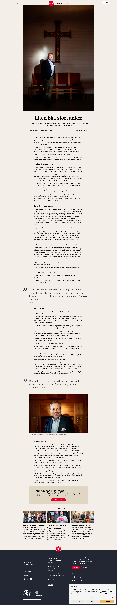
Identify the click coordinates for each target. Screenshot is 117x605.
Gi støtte (76, 567)
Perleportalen (27, 571)
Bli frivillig (85, 567)
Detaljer (78, 601)
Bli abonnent (58, 499)
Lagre (92, 601)
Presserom (50, 584)
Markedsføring (111, 597)
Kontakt (26, 559)
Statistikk (93, 597)
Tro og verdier (28, 568)
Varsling (26, 575)
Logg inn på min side (77, 580)
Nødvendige (74, 597)
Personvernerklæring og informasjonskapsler (32, 598)
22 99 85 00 (55, 574)
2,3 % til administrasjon (37, 595)
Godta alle (107, 601)
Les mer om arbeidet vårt (78, 563)
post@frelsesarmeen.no (58, 575)
